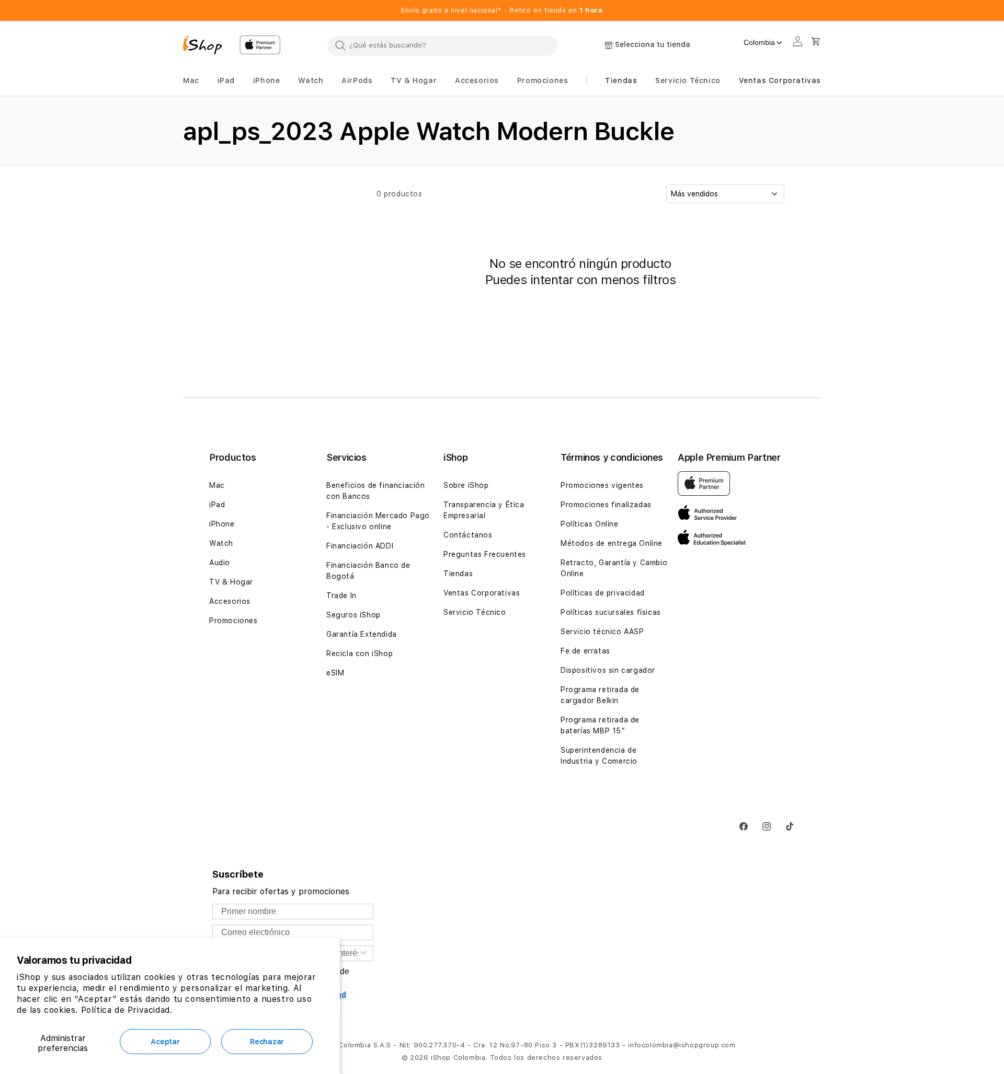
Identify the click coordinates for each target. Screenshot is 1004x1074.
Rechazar (267, 1041)
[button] (191, 80)
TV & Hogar (231, 582)
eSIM (335, 673)
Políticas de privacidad (603, 593)
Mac (217, 485)
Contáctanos (468, 535)
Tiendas (458, 573)
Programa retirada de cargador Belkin (600, 695)
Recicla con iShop (359, 653)
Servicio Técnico (474, 612)
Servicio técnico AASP (602, 631)
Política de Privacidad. (127, 1010)
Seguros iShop (353, 615)
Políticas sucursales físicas (611, 612)
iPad (217, 504)
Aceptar (165, 1041)
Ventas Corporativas (481, 593)
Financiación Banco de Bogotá (368, 570)
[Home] (207, 46)
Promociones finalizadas (606, 504)
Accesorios (229, 601)
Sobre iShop (466, 485)
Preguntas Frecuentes (484, 554)
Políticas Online (590, 524)
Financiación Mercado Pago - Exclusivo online (378, 521)
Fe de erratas (585, 651)
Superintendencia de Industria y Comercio (599, 755)
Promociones (233, 620)
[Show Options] (363, 953)
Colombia (759, 42)
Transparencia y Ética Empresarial (483, 510)
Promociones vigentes (602, 485)
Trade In (341, 595)
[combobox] (442, 45)
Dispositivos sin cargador (608, 670)
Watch (221, 543)
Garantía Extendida (361, 634)
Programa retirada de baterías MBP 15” (600, 725)
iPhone (222, 524)
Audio (219, 562)
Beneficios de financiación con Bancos (375, 490)
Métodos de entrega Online (612, 543)
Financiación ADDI (359, 546)
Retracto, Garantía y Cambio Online (614, 568)
